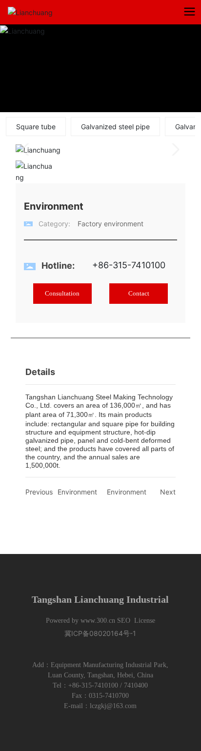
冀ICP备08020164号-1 (100, 633)
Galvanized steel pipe (115, 126)
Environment (77, 492)
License (144, 620)
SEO (123, 620)
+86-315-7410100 (128, 265)
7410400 (136, 685)
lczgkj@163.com (113, 706)
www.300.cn (97, 620)
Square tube (36, 126)
